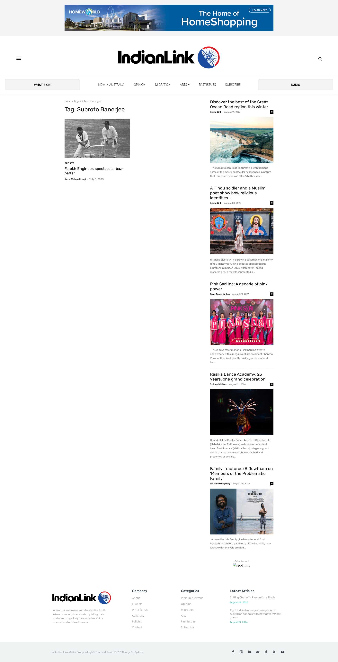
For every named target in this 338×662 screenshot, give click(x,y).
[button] (320, 58)
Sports (69, 163)
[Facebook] (233, 652)
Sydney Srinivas (218, 384)
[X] (274, 652)
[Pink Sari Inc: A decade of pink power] (241, 322)
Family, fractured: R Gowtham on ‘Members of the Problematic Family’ (241, 473)
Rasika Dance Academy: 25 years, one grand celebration (237, 377)
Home (68, 101)
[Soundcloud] (258, 652)
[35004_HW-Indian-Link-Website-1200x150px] (169, 18)
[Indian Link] (168, 58)
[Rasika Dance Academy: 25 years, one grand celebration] (241, 412)
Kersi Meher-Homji (75, 179)
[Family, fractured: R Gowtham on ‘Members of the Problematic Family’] (241, 512)
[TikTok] (266, 652)
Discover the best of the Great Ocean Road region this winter (239, 104)
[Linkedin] (249, 652)
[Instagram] (241, 652)
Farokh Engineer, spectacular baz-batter (94, 170)
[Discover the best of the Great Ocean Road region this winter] (241, 140)
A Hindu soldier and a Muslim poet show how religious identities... (237, 193)
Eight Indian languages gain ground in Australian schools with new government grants (255, 614)
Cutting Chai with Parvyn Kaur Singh (252, 597)
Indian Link (215, 112)
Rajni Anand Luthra (220, 294)
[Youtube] (282, 652)
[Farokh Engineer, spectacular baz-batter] (97, 138)
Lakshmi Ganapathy (220, 483)
